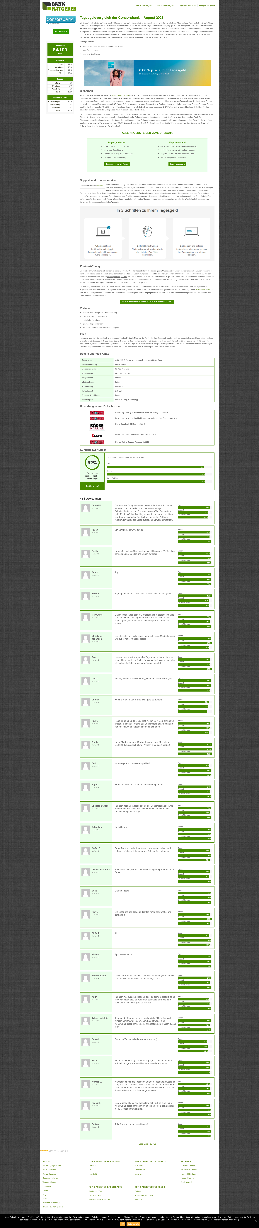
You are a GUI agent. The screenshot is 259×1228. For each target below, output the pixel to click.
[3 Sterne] (44, 1150)
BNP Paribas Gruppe (120, 95)
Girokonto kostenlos (50, 1178)
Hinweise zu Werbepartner (52, 1206)
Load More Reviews (147, 1143)
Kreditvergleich (186, 1182)
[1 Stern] (40, 1150)
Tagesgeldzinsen (49, 1182)
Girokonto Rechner (188, 1165)
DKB (90, 1169)
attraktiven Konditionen (204, 289)
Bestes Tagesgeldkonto (51, 1165)
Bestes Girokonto (49, 1174)
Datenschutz (133, 1224)
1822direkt (93, 1174)
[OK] (255, 1220)
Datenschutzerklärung (50, 1202)
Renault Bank (140, 1169)
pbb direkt (138, 1174)
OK (122, 1224)
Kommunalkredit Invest (144, 1195)
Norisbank (92, 1165)
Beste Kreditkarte (49, 1169)
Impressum (46, 1186)
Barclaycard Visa (95, 1191)
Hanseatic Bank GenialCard (99, 1199)
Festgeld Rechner (188, 1178)
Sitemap (45, 1198)
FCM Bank (139, 1165)
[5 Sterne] (47, 1150)
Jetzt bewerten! (92, 486)
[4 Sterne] (45, 1150)
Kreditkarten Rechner (189, 1169)
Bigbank (138, 1191)
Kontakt (45, 1190)
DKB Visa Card (94, 1195)
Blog (44, 1194)
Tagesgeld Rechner (188, 1174)
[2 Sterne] (42, 1150)
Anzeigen (100, 185)
